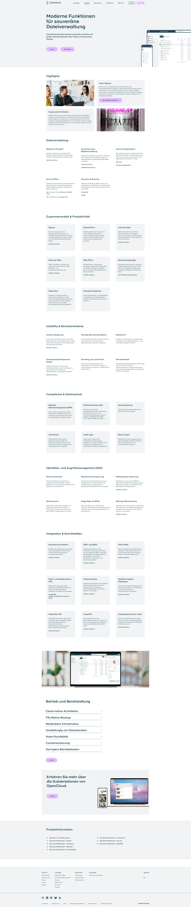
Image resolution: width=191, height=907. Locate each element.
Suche (120, 162)
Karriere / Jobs (46, 877)
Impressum (45, 903)
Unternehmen (46, 875)
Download (67, 49)
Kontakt (140, 3)
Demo (132, 3)
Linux (48, 194)
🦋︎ (55, 897)
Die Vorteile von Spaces (110, 100)
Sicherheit (58, 885)
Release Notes (92, 903)
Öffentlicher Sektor (60, 875)
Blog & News (78, 875)
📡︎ (60, 897)
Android (61, 197)
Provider (57, 887)
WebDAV (53, 594)
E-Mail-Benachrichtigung (128, 275)
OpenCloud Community (96, 875)
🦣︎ (51, 897)
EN (144, 877)
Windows (63, 192)
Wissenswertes (79, 880)
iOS (66, 197)
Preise (52, 796)
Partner (44, 880)
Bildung (57, 880)
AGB (64, 903)
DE (144, 875)
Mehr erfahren (53, 160)
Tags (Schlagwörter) (124, 165)
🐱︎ (43, 897)
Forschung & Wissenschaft (62, 877)
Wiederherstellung (89, 167)
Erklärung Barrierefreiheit (77, 903)
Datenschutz (55, 903)
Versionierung (87, 164)
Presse (44, 882)
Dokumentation (79, 877)
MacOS (69, 192)
